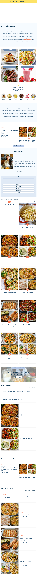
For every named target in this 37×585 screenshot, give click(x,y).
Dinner (11, 127)
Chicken (2, 464)
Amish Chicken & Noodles (27, 227)
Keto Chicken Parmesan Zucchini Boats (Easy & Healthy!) (26, 538)
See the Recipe (6, 500)
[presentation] (23, 132)
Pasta (20, 138)
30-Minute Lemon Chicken (27, 292)
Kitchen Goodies (23, 372)
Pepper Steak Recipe (27, 324)
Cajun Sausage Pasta (9, 259)
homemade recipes (28, 39)
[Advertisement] (18, 14)
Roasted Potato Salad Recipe (9, 292)
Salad (29, 138)
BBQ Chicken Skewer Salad (27, 259)
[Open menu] (35, 5)
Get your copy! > (18, 1)
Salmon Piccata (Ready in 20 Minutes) (14, 130)
